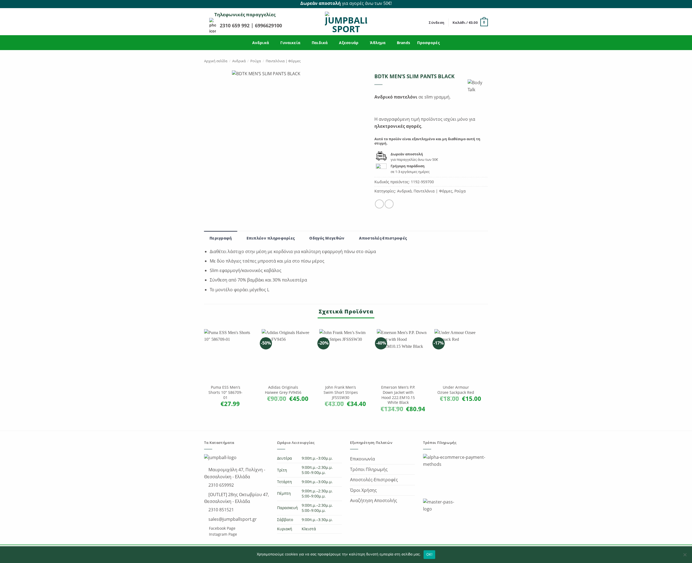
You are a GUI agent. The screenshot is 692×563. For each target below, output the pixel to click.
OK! (429, 554)
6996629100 (268, 25)
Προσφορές (428, 42)
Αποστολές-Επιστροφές (374, 480)
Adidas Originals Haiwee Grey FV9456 (283, 390)
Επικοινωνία (362, 459)
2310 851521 (220, 510)
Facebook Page (221, 528)
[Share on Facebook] (379, 203)
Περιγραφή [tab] (220, 238)
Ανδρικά (260, 42)
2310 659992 (220, 485)
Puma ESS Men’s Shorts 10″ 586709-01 (225, 392)
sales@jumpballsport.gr (232, 519)
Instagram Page (222, 534)
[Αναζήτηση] (423, 22)
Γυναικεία (290, 42)
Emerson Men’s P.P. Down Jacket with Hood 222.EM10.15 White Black (398, 395)
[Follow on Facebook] (479, 3)
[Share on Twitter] (389, 203)
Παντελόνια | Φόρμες (283, 60)
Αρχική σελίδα (215, 60)
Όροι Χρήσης (363, 490)
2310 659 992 (235, 25)
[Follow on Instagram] (485, 3)
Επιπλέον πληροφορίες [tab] (271, 238)
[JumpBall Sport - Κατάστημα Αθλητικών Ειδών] (346, 22)
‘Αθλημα (377, 42)
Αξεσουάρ (348, 42)
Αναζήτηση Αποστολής (373, 500)
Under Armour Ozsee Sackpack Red (455, 390)
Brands (403, 42)
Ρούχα (255, 60)
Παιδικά (320, 42)
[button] (436, 22)
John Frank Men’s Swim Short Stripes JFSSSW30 (341, 392)
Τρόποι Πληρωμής (369, 469)
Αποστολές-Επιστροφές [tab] (383, 238)
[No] (684, 556)
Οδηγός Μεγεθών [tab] (326, 238)
